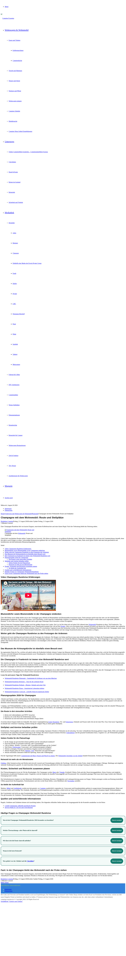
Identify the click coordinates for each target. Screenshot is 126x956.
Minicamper (16, 364)
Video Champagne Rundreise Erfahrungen (18, 549)
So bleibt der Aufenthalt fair (17, 568)
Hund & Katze (13, 172)
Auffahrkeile (18, 788)
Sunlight (15, 344)
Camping (43, 788)
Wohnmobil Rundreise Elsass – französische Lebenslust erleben (24, 688)
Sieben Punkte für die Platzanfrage (19, 563)
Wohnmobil (21, 533)
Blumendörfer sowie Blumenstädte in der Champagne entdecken (25, 550)
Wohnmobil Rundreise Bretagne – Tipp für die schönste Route (24, 682)
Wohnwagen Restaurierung (17, 445)
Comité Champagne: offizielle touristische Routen (20, 806)
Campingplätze (13, 395)
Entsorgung (69, 722)
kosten (50, 722)
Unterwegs (9, 141)
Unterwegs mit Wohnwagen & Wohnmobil (18, 514)
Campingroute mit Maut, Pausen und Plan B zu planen (38, 756)
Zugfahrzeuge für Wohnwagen (18, 476)
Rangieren (56, 722)
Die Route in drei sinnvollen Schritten (20, 559)
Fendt (14, 273)
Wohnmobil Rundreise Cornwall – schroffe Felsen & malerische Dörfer (27, 692)
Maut (54, 772)
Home (3, 514)
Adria (14, 233)
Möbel (9, 788)
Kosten (63, 626)
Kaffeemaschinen (18, 50)
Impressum (8, 508)
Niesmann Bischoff (19, 314)
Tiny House (12, 466)
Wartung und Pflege (15, 91)
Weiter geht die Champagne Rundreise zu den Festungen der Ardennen (27, 552)
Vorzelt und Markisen (15, 71)
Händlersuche (13, 121)
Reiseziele (12, 192)
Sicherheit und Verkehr (16, 202)
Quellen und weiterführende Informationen (18, 570)
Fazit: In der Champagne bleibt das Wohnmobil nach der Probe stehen (26, 573)
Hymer (15, 294)
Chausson (16, 253)
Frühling (3, 763)
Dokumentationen (14, 415)
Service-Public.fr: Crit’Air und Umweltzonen (19, 807)
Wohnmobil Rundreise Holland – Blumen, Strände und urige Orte (25, 685)
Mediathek (9, 212)
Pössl (14, 324)
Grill (32, 750)
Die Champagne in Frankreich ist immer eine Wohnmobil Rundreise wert (27, 556)
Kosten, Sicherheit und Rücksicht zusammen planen (21, 566)
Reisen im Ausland (14, 182)
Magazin (8, 486)
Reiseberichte (13, 425)
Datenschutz (8, 510)
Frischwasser (16, 747)
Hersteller (12, 223)
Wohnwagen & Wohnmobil (17, 30)
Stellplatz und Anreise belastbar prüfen (17, 561)
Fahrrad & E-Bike (14, 374)
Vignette (62, 772)
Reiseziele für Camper (15, 435)
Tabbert (15, 354)
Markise (27, 750)
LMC (14, 304)
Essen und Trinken (14, 40)
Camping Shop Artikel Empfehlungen (20, 131)
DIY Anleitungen (14, 385)
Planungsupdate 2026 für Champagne (16, 557)
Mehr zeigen (5, 882)
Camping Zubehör (14, 111)
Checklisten (12, 162)
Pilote (14, 334)
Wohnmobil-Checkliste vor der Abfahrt (70, 756)
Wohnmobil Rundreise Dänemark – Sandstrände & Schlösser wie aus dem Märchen (31, 678)
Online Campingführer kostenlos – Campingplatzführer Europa (28, 152)
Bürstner (15, 243)
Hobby (15, 283)
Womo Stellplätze (14, 405)
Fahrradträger (70, 733)
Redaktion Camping (7, 521)
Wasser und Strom (14, 81)
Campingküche (17, 60)
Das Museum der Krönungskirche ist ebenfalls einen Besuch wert (25, 554)
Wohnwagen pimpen (15, 101)
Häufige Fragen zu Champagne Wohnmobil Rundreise (22, 571)
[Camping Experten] (7, 18)
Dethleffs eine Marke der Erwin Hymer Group (27, 263)
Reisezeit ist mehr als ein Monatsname (20, 564)
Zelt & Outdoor (13, 455)
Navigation (70, 781)
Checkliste (30, 861)
